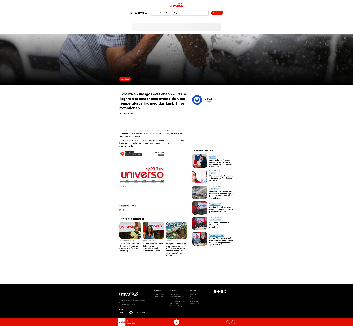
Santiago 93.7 (194, 296)
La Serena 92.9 (194, 303)
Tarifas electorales (159, 294)
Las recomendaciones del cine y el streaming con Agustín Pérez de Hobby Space (129, 247)
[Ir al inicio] (176, 5)
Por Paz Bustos (210, 99)
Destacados (199, 13)
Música (168, 13)
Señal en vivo (217, 13)
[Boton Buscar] (131, 13)
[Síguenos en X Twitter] (139, 13)
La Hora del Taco (215, 204)
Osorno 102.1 (194, 301)
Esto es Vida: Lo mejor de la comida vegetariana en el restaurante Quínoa (153, 247)
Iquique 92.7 (193, 294)
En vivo (130, 321)
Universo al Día (214, 188)
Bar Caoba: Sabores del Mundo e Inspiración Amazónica (219, 225)
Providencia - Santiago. (176, 306)
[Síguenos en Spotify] (146, 13)
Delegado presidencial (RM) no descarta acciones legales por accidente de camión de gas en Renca (221, 194)
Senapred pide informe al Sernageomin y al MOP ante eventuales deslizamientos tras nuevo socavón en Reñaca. (176, 249)
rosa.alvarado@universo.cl (177, 299)
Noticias (212, 157)
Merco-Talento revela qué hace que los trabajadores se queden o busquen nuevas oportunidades (221, 241)
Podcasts (188, 13)
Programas (178, 13)
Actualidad (158, 13)
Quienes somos (158, 296)
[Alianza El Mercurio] (141, 313)
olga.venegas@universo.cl (177, 301)
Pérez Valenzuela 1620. (176, 303)
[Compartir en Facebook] (124, 210)
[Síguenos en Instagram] (142, 13)
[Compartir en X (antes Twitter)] (127, 210)
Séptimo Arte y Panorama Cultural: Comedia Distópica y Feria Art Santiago (221, 209)
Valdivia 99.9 (193, 299)
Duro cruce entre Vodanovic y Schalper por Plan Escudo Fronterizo (221, 178)
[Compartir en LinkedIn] (120, 210)
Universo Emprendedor (216, 235)
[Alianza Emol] (122, 312)
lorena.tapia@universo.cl (177, 296)
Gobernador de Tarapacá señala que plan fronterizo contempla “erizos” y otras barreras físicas (220, 163)
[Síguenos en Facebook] (136, 13)
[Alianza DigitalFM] (131, 312)
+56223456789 (174, 294)
